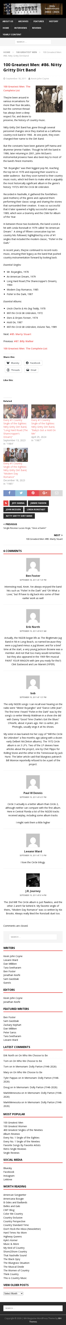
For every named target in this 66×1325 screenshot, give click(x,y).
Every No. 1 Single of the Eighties (21, 1137)
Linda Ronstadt (36, 509)
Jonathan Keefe (11, 975)
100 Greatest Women (15, 1126)
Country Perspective (14, 1221)
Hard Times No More (15, 1232)
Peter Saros (9, 1032)
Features (39, 21)
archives (23, 21)
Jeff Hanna (18, 503)
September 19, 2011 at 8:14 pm (33, 895)
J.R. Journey (33, 891)
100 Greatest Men (13, 1122)
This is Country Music (15, 1278)
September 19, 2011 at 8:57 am (33, 631)
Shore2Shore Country (15, 1251)
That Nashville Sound (15, 1255)
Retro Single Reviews (14, 1148)
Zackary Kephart (12, 1024)
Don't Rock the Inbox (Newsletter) (22, 1228)
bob (33, 693)
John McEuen (13, 509)
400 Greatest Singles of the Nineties (23, 1130)
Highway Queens (12, 1236)
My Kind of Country (14, 1247)
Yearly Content (12, 34)
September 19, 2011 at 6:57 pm (33, 797)
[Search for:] (33, 41)
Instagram (9, 1175)
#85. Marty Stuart (20, 334)
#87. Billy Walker (24, 341)
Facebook (8, 1171)
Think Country (11, 1274)
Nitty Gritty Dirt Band (19, 515)
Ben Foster (33, 576)
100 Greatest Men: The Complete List (25, 348)
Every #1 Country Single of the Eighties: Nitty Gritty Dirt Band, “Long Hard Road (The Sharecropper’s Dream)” (15, 428)
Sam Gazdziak (11, 978)
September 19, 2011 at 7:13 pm (33, 855)
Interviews (20, 27)
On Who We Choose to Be (33, 1055)
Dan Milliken (10, 963)
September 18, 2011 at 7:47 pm (33, 580)
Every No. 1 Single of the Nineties (21, 1141)
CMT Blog (8, 1210)
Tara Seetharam (12, 967)
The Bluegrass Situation (16, 1262)
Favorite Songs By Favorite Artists (22, 1145)
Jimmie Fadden (38, 503)
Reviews (36, 27)
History (53, 21)
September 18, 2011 (16, 78)
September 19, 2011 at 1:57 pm (33, 697)
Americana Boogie (13, 1198)
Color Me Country (13, 1213)
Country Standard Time (16, 1225)
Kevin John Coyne (40, 78)
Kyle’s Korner (10, 1240)
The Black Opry (11, 1259)
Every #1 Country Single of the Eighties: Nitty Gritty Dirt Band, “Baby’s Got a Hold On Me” (43, 426)
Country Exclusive (13, 1217)
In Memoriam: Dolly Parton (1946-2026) (35, 1066)
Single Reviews (11, 1152)
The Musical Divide (13, 1266)
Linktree (7, 1179)
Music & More (11, 1244)
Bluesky (7, 1168)
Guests (7, 982)
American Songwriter (14, 1194)
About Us (8, 21)
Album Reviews (11, 1133)
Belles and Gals (11, 1206)
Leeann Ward (33, 851)
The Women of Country (16, 1270)
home (6, 27)
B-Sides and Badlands (15, 1202)
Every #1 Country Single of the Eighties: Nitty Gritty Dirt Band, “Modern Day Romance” (15, 470)
